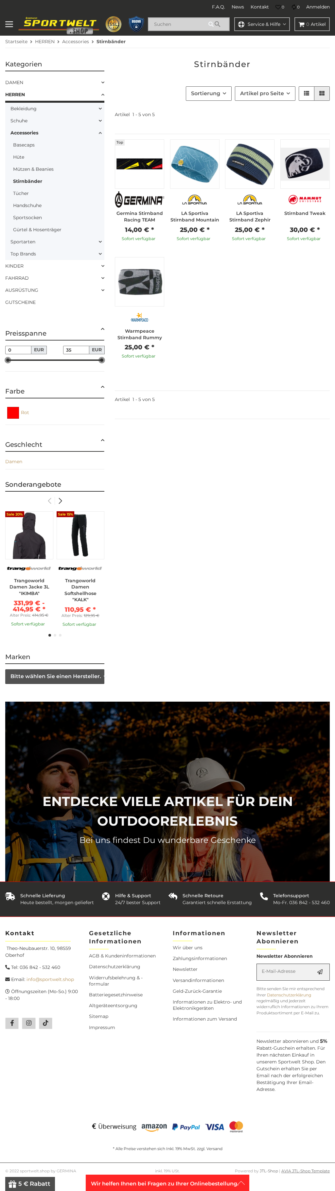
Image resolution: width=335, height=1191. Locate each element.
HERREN (15, 94)
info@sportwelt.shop (50, 979)
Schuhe (18, 121)
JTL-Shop (269, 1170)
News (238, 7)
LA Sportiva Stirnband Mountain (194, 216)
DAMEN (14, 82)
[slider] (7, 360)
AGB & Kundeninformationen (122, 956)
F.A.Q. (218, 7)
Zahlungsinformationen (200, 958)
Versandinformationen (198, 980)
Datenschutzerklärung (114, 967)
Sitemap (98, 1016)
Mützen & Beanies (33, 169)
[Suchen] (217, 24)
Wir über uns (188, 948)
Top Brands (23, 254)
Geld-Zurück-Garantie (197, 991)
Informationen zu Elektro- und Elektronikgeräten (207, 1005)
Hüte (18, 157)
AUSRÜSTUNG (21, 290)
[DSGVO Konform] (136, 24)
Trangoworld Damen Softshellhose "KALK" (80, 590)
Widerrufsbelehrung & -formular (116, 981)
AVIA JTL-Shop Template (305, 1170)
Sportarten (22, 242)
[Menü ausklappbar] (9, 24)
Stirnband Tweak (305, 213)
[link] (54, 83)
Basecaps (24, 145)
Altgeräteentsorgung (113, 1005)
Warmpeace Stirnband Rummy (139, 334)
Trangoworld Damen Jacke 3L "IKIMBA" (29, 587)
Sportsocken (27, 217)
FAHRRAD (17, 278)
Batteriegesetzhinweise (116, 995)
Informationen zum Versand (205, 1019)
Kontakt (260, 7)
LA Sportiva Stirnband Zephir (250, 216)
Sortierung (205, 93)
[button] (280, 7)
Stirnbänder (27, 181)
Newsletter (185, 969)
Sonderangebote (33, 484)
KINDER (14, 266)
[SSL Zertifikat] (113, 24)
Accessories (24, 133)
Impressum (102, 1027)
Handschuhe (27, 205)
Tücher (21, 193)
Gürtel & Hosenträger (37, 230)
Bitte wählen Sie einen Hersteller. (55, 676)
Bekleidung (23, 109)
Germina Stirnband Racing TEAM (139, 216)
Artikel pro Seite (262, 93)
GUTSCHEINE (20, 302)
